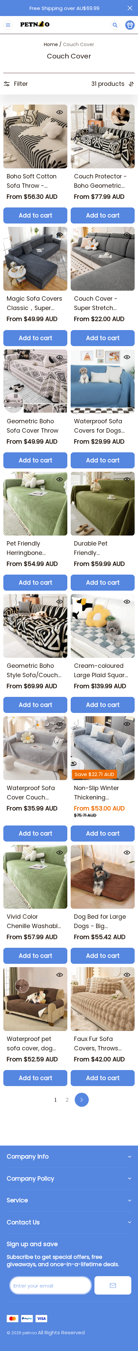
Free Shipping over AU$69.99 (64, 8)
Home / (53, 44)
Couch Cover (78, 44)
